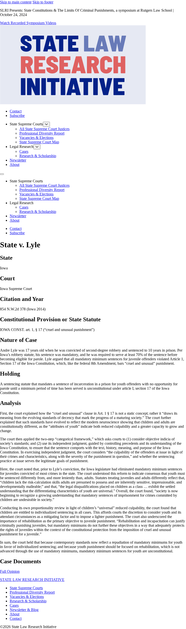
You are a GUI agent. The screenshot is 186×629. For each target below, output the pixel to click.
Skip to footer (42, 2)
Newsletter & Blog (24, 610)
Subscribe (17, 115)
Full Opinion (10, 571)
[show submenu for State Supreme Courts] (46, 124)
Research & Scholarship (37, 156)
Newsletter (18, 160)
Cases (23, 151)
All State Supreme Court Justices (44, 129)
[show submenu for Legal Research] (36, 146)
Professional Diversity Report (41, 133)
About (14, 164)
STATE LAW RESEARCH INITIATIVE (32, 580)
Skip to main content (15, 2)
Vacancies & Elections (36, 138)
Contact (16, 111)
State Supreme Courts (26, 588)
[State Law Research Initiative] (73, 103)
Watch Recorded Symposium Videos (28, 23)
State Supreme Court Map (39, 142)
